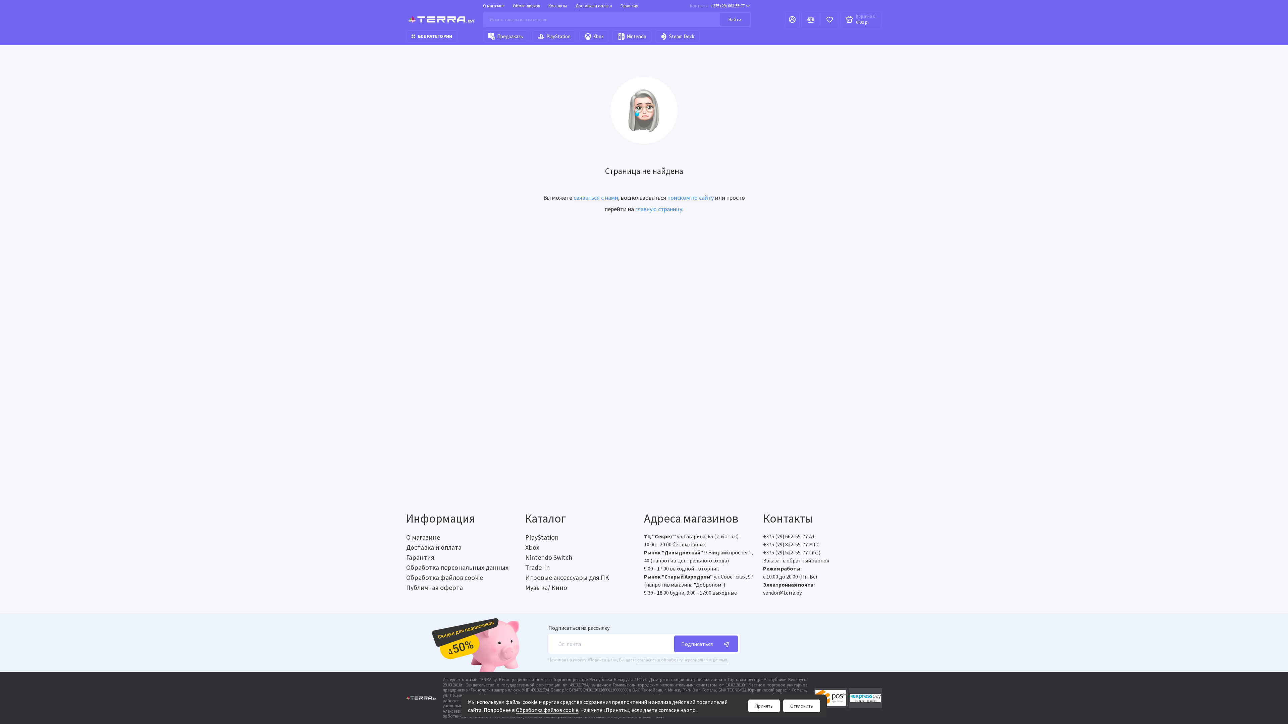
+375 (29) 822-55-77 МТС (791, 544)
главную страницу (658, 209)
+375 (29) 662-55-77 (717, 6)
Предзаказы (510, 36)
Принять (764, 706)
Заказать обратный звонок (796, 560)
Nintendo (636, 36)
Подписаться (697, 644)
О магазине (493, 6)
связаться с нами (596, 197)
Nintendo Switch (548, 557)
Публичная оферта (434, 587)
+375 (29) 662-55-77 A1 (789, 536)
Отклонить (801, 706)
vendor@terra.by (782, 592)
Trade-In (537, 567)
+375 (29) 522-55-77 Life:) (791, 552)
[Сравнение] (811, 19)
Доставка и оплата (594, 6)
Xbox (598, 36)
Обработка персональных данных (457, 567)
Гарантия (629, 6)
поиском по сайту (690, 197)
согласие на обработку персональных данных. (682, 660)
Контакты (557, 6)
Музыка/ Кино (546, 587)
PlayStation (558, 36)
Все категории (435, 36)
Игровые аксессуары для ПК (567, 577)
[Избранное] (829, 19)
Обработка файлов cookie (547, 710)
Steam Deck (681, 36)
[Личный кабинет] (792, 19)
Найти (735, 19)
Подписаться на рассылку (578, 627)
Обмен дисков (526, 6)
